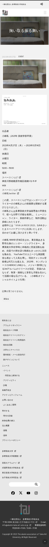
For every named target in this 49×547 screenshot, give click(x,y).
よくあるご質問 (9, 404)
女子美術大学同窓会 (10, 477)
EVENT (21, 56)
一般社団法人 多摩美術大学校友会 (14, 4)
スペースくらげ (10, 177)
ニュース (5, 365)
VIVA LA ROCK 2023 (25, 225)
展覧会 (6, 299)
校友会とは (6, 320)
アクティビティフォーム (12, 395)
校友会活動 (7, 345)
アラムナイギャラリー (12, 325)
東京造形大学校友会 (10, 472)
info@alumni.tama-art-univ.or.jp (15, 525)
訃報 (5, 385)
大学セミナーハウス (11, 349)
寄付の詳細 (7, 415)
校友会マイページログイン (14, 335)
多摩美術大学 (7, 451)
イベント (7, 370)
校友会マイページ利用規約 (14, 340)
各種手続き (6, 390)
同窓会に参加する (12, 375)
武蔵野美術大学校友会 (11, 467)
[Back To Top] (45, 541)
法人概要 (5, 425)
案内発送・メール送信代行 (14, 354)
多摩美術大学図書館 (10, 456)
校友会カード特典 (10, 330)
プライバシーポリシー (11, 440)
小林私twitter (9, 193)
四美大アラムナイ (9, 463)
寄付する (5, 410)
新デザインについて (11, 359)
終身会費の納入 (8, 420)
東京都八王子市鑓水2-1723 (23, 522)
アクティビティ (9, 380)
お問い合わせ (7, 400)
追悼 (5, 435)
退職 (5, 430)
